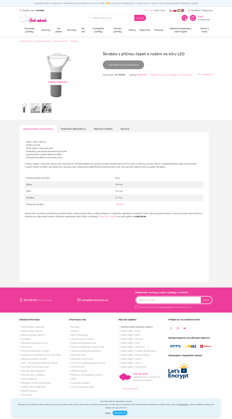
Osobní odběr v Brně (130, 334)
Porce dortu (26, 346)
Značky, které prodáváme (33, 386)
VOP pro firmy (77, 366)
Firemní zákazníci (29, 378)
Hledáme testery (29, 390)
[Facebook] (171, 328)
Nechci (107, 413)
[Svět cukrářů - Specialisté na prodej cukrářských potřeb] (33, 18)
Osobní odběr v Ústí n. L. (131, 362)
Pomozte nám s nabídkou (33, 374)
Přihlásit (206, 300)
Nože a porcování (60, 41)
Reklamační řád (78, 354)
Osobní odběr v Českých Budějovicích (138, 350)
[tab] (38, 128)
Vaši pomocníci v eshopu (82, 339)
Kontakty (75, 326)
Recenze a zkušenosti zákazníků (36, 382)
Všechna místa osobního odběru (136, 326)
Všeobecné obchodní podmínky (86, 350)
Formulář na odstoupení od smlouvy (88, 362)
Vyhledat (140, 18)
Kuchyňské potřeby (42, 41)
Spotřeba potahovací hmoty (34, 343)
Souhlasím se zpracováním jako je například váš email (165, 307)
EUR (157, 10)
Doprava (75, 330)
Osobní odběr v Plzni (130, 343)
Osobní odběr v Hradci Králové (134, 354)
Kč (151, 10)
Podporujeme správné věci (83, 343)
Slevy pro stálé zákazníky (33, 370)
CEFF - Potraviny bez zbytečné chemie (39, 362)
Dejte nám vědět (107, 216)
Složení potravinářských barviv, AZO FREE (41, 354)
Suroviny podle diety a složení (35, 350)
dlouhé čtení (183, 404)
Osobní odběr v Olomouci (132, 346)
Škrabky (74, 41)
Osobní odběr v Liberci (131, 358)
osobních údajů (165, 307)
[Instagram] (178, 328)
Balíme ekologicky (79, 334)
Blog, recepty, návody (31, 330)
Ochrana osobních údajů (82, 386)
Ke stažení (26, 339)
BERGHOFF (142, 75)
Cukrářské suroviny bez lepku (35, 366)
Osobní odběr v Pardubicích (133, 366)
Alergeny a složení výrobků (34, 358)
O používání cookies (80, 382)
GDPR (73, 378)
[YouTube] (185, 328)
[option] (57, 75)
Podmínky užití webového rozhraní (87, 374)
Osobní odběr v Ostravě (131, 339)
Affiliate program (79, 370)
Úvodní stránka (25, 41)
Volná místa (26, 394)
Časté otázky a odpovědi (32, 326)
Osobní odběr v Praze (130, 330)
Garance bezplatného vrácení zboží (87, 346)
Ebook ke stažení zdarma (33, 334)
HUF (163, 10)
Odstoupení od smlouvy (82, 358)
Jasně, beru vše (120, 413)
